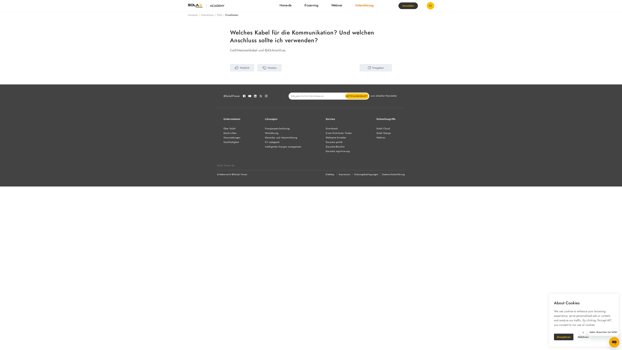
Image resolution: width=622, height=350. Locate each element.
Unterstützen (207, 15)
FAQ (219, 15)
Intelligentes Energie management (283, 146)
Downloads (332, 128)
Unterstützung (364, 5)
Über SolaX (230, 128)
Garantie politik (334, 142)
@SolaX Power (240, 174)
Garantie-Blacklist (335, 146)
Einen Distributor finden (339, 133)
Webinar (336, 5)
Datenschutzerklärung (393, 174)
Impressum (344, 174)
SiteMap (330, 174)
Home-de (286, 5)
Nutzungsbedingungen (366, 174)
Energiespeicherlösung (277, 128)
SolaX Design (383, 133)
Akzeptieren (564, 337)
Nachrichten (230, 133)
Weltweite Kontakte (336, 137)
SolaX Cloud (383, 128)
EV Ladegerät (272, 142)
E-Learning (311, 5)
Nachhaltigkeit (231, 142)
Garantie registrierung (338, 151)
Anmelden (408, 6)
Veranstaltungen (232, 137)
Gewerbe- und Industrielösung (281, 137)
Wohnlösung (271, 133)
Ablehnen (583, 337)
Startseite (193, 15)
